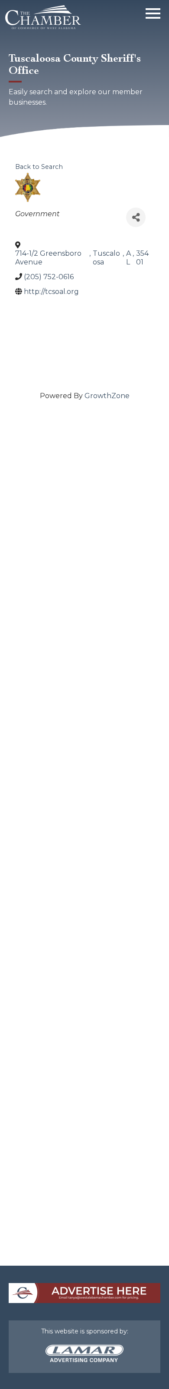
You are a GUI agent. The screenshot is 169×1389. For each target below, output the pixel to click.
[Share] (136, 217)
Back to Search (39, 167)
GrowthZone (107, 396)
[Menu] (153, 12)
